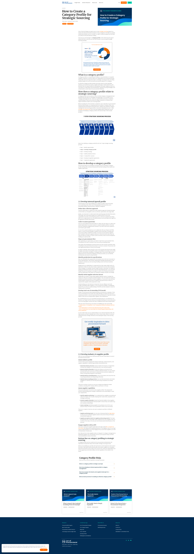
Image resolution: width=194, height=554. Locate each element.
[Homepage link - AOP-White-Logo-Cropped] (69, 543)
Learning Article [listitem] (71, 507)
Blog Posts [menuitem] (82, 529)
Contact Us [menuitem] (118, 527)
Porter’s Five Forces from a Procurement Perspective (118, 504)
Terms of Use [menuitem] (69, 544)
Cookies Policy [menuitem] (75, 544)
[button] (126, 540)
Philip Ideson (64, 21)
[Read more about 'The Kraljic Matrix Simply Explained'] (97, 495)
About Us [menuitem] (117, 525)
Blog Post (64, 23)
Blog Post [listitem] (65, 507)
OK (43, 549)
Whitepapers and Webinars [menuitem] (85, 535)
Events (129, 2)
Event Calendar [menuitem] (83, 531)
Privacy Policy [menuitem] (64, 544)
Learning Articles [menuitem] (83, 533)
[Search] (119, 3)
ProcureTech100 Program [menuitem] (67, 525)
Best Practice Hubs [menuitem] (66, 527)
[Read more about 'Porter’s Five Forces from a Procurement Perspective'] (121, 495)
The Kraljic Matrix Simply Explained (94, 504)
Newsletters (124, 2)
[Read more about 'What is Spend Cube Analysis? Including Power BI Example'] (73, 495)
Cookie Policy (44, 547)
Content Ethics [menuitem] (119, 529)
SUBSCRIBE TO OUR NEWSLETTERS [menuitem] (122, 531)
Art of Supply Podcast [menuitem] (84, 527)
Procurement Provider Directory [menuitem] (68, 529)
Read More (81, 512)
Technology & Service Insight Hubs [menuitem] (69, 531)
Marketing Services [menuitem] (101, 527)
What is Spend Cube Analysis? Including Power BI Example (72, 504)
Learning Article (70, 23)
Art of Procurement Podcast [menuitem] (85, 525)
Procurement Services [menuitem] (102, 525)
